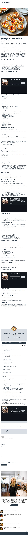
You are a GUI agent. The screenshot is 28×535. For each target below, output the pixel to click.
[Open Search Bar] (24, 3)
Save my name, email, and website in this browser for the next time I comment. (12, 462)
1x (22, 345)
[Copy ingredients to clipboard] (5, 345)
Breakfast (3, 436)
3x (25, 345)
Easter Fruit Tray (3, 437)
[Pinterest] (13, 1)
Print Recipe (8, 342)
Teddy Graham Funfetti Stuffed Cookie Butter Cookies (7, 438)
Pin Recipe (21, 342)
